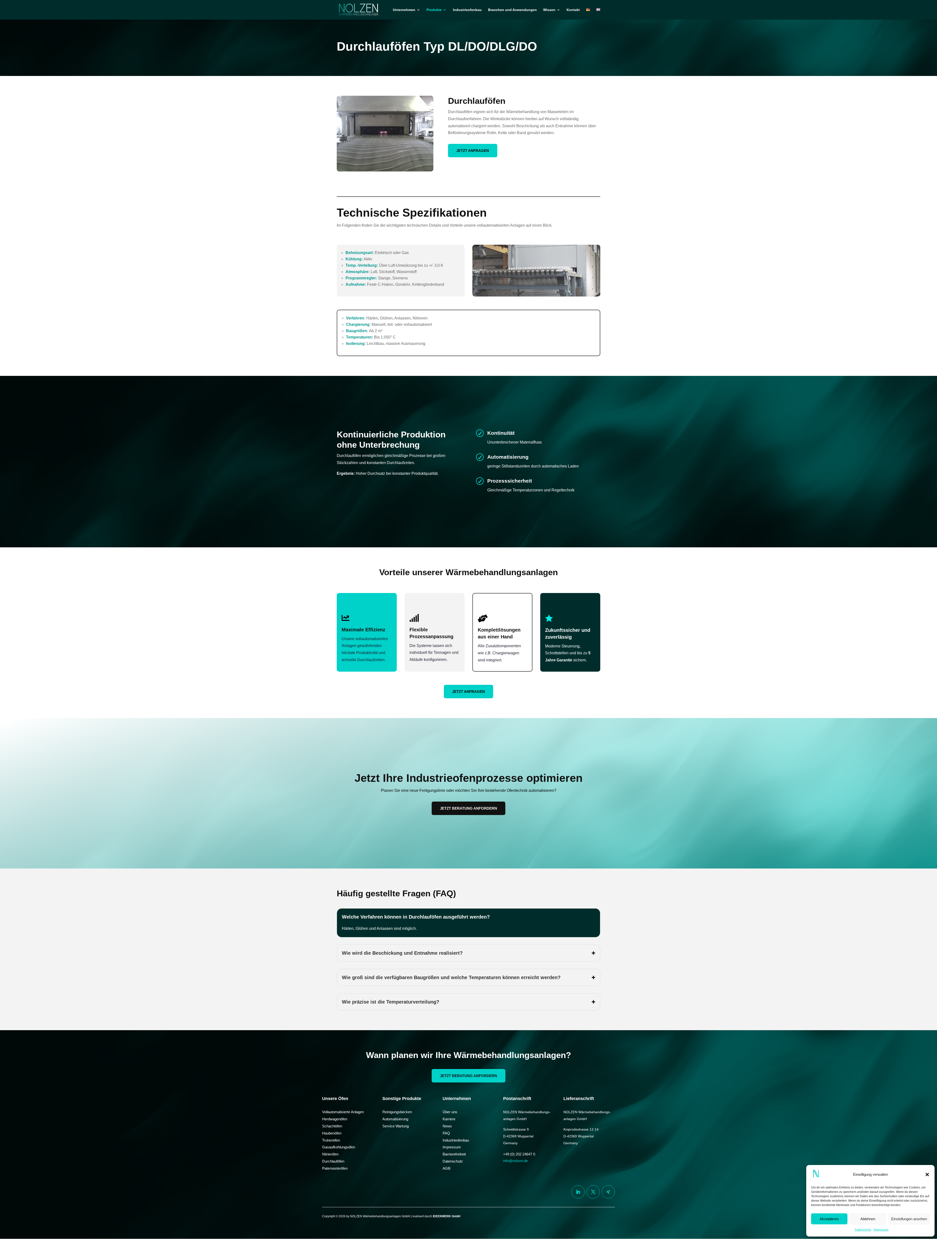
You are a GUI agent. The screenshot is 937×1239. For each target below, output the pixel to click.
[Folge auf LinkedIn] (578, 1191)
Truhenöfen (331, 1140)
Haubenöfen (331, 1133)
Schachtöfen (332, 1126)
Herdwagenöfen (334, 1119)
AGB (446, 1168)
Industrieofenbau (467, 10)
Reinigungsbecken (397, 1112)
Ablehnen (867, 1219)
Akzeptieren (829, 1219)
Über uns (450, 1112)
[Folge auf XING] (608, 1191)
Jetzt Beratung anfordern (468, 808)
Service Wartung (395, 1126)
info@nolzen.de (515, 1161)
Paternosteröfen (334, 1168)
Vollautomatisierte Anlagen (343, 1112)
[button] (927, 1174)
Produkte (434, 10)
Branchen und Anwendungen (512, 10)
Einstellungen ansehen (909, 1219)
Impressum (881, 1229)
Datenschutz (863, 1229)
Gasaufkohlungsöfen (338, 1147)
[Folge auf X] (593, 1191)
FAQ (446, 1133)
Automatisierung (395, 1119)
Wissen (549, 10)
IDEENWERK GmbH (446, 1216)
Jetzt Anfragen (472, 150)
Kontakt (573, 10)
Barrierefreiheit (454, 1154)
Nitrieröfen (330, 1154)
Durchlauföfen (333, 1161)
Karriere (449, 1119)
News (447, 1126)
